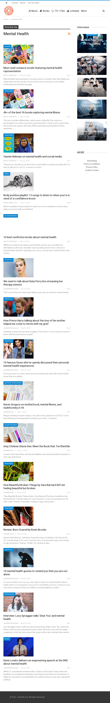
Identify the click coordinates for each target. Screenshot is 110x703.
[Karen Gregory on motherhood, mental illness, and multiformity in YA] (18, 390)
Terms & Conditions (92, 164)
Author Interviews (13, 383)
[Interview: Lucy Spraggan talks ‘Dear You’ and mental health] (18, 602)
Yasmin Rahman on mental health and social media (32, 156)
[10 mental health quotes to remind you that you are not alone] (18, 557)
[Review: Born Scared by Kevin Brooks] (18, 516)
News (6, 174)
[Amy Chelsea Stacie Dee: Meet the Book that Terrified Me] (18, 432)
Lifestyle (74, 11)
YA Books (8, 91)
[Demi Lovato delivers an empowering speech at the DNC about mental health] (18, 646)
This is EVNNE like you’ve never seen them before (92, 84)
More (84, 11)
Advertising (92, 161)
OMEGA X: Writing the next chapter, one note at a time (91, 62)
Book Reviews (10, 216)
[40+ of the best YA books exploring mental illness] (18, 98)
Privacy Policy (92, 167)
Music (34, 11)
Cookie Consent (92, 170)
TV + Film (60, 11)
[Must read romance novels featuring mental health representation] (18, 54)
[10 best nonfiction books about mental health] (18, 223)
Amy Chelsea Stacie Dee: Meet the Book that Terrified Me (36, 446)
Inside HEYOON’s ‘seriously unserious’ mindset (92, 128)
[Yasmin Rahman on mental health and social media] (18, 143)
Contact (15, 3)
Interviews (9, 594)
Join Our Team (33, 3)
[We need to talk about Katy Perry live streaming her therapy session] (18, 267)
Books (46, 11)
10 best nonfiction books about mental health (29, 237)
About (22, 3)
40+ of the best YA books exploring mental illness (31, 112)
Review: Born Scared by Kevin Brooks (24, 529)
